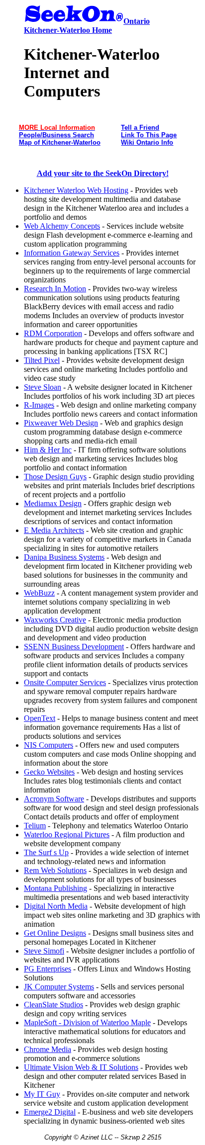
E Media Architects (54, 530)
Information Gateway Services (71, 253)
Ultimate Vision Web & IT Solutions (81, 1067)
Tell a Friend (140, 127)
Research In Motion (55, 288)
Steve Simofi (44, 951)
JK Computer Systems (59, 986)
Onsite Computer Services (65, 682)
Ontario (136, 21)
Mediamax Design (53, 503)
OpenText (39, 718)
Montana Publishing (55, 888)
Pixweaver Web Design (61, 423)
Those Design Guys (55, 476)
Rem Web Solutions (55, 870)
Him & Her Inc (48, 449)
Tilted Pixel (42, 360)
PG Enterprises (47, 969)
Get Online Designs (55, 933)
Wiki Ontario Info (147, 142)
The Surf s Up (46, 852)
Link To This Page (149, 135)
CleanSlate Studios (53, 1004)
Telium (35, 825)
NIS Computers (48, 745)
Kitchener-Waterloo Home (68, 30)
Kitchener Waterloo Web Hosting (76, 190)
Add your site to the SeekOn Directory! (103, 173)
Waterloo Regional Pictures (66, 834)
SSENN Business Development (74, 646)
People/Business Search (56, 135)
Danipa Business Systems (64, 557)
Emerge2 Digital (50, 1112)
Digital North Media (56, 906)
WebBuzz (39, 593)
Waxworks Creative (55, 620)
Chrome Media (47, 1049)
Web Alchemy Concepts (62, 226)
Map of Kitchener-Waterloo (60, 142)
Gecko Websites (49, 772)
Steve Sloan (42, 387)
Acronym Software (54, 798)
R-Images (39, 405)
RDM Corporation (53, 333)
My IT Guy (42, 1094)
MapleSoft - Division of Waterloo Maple (87, 1022)
